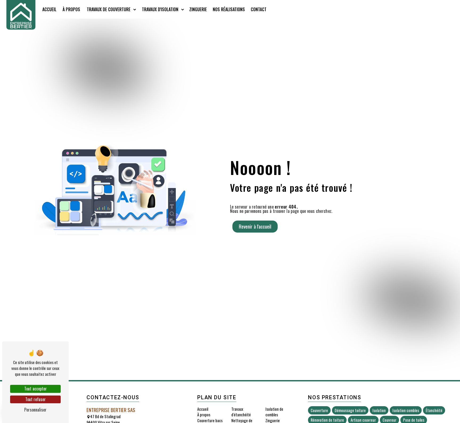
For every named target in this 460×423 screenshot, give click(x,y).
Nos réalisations (229, 9)
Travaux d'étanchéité (241, 412)
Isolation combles (405, 410)
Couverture (319, 410)
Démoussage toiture (350, 410)
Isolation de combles (274, 412)
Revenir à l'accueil (255, 226)
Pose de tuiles (413, 420)
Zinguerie (198, 9)
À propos (71, 9)
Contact (258, 9)
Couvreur (389, 420)
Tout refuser (35, 399)
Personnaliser (35, 409)
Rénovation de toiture (327, 420)
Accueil (49, 9)
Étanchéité (434, 410)
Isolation (379, 410)
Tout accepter (35, 388)
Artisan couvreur (363, 420)
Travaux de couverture (108, 9)
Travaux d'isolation (160, 9)
